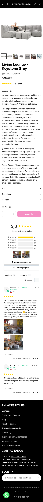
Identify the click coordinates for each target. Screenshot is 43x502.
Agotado (29, 214)
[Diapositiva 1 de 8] (3, 56)
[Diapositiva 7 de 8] (39, 56)
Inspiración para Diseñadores (14, 437)
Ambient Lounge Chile (17, 487)
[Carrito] (40, 4)
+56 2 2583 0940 (18, 456)
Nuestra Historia (9, 424)
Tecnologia (6, 194)
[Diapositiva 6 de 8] (33, 56)
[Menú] (2, 4)
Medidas (5, 200)
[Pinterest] (27, 496)
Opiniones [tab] (8, 275)
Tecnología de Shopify (31, 487)
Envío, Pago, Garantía (11, 415)
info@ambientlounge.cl (22, 459)
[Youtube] (23, 496)
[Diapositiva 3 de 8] (15, 56)
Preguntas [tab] (23, 275)
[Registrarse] (37, 477)
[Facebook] (15, 496)
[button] (34, 358)
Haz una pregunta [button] (22, 268)
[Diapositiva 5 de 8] (27, 56)
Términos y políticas (21, 492)
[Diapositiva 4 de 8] (21, 56)
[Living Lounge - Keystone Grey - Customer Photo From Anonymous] (17, 254)
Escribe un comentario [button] (22, 262)
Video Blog (6, 432)
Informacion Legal (9, 441)
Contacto (6, 411)
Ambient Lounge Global (12, 428)
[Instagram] (19, 496)
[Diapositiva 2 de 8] (9, 56)
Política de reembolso (11, 445)
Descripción (7, 91)
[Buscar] (7, 4)
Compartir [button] (9, 354)
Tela (3, 188)
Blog (4, 419)
